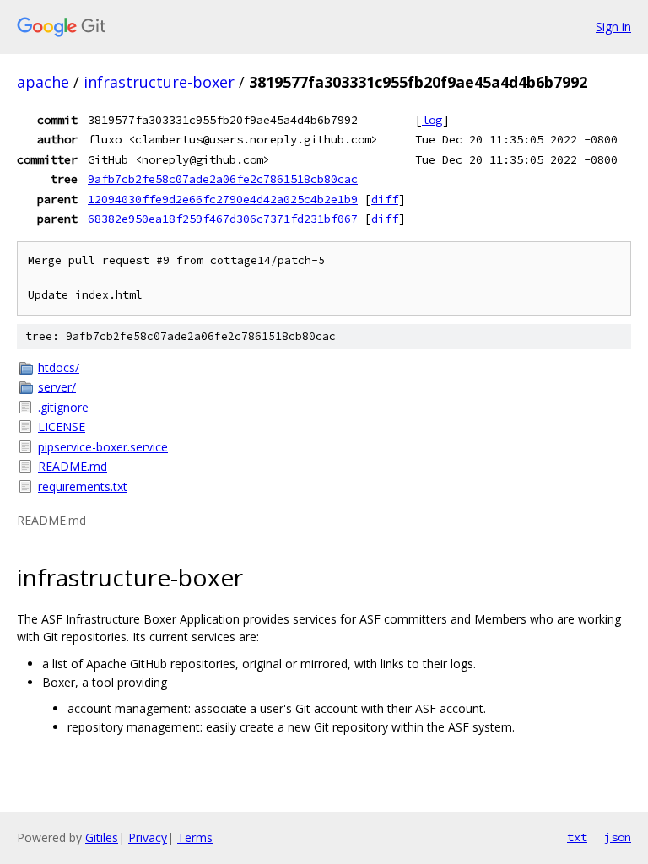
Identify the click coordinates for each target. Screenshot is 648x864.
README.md (72, 466)
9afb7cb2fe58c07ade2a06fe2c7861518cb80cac (223, 178)
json (617, 837)
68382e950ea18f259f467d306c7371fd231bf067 (223, 218)
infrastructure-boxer (159, 82)
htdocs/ (58, 367)
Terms (195, 837)
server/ (57, 387)
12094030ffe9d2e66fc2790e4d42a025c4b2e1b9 (223, 199)
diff (384, 199)
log (432, 119)
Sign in (613, 27)
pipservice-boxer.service (103, 447)
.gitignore (63, 407)
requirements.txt (82, 486)
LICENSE (61, 426)
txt (577, 837)
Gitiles (101, 837)
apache (43, 82)
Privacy (147, 837)
